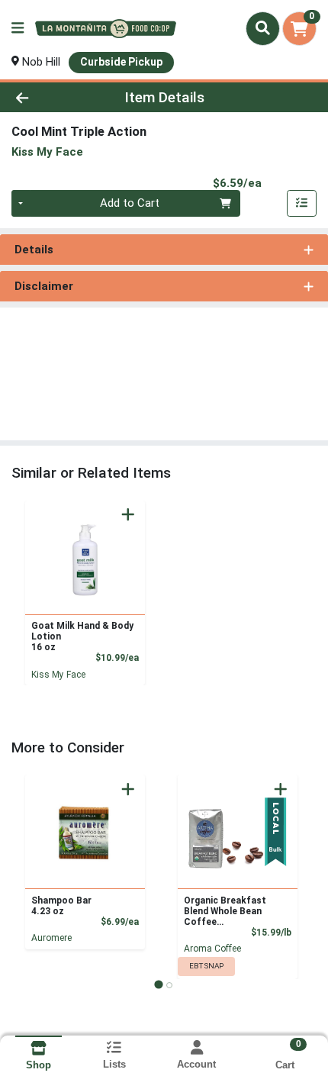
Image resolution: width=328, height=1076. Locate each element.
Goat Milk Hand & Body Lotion (82, 636)
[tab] (158, 984)
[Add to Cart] (128, 514)
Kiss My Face (58, 674)
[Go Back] (49, 97)
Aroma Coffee (212, 948)
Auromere (51, 938)
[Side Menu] (17, 28)
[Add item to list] (302, 203)
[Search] (263, 28)
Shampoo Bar (61, 906)
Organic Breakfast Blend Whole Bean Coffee (225, 911)
